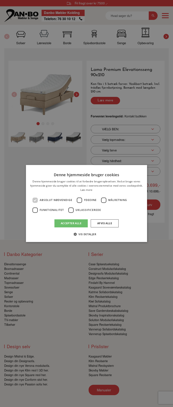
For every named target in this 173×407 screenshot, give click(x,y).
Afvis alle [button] (104, 223)
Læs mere (86, 190)
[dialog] (86, 203)
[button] (86, 234)
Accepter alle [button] (71, 223)
